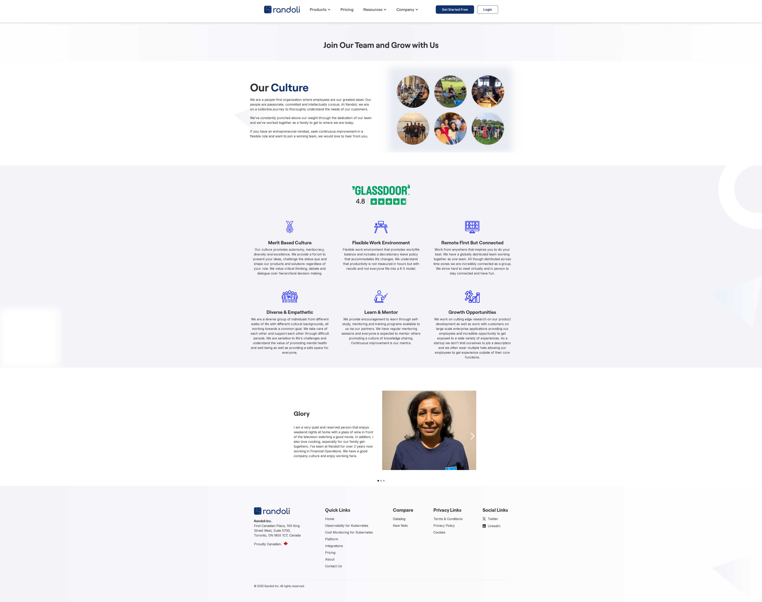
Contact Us (333, 566)
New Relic (400, 526)
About (329, 559)
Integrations (334, 546)
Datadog (399, 519)
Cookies (439, 532)
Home (329, 519)
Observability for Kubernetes (346, 526)
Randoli (269, 586)
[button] (319, 9)
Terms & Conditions (448, 519)
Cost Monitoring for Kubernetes (349, 532)
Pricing (347, 9)
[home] (282, 9)
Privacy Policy (444, 526)
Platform (331, 539)
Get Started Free (455, 10)
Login (487, 10)
